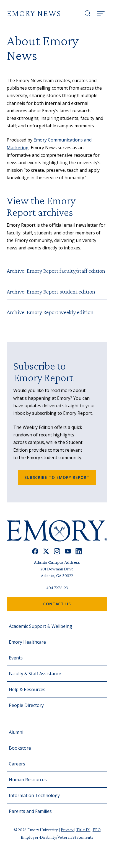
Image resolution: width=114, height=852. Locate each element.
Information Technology (34, 795)
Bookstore (20, 748)
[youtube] (68, 551)
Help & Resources (27, 689)
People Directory (26, 705)
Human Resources (28, 780)
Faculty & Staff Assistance (35, 674)
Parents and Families (30, 811)
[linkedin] (79, 551)
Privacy (67, 829)
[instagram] (57, 551)
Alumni (16, 732)
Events (16, 658)
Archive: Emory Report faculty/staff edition (56, 270)
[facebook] (35, 551)
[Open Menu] (101, 13)
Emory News (34, 13)
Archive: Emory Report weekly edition (50, 312)
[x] (46, 551)
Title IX (83, 829)
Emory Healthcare (27, 642)
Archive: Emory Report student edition (51, 291)
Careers (17, 764)
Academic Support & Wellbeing (40, 626)
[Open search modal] (87, 13)
